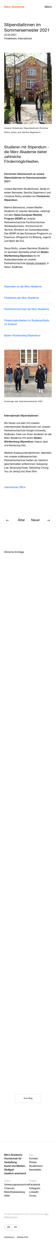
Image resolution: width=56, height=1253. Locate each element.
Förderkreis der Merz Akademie (21, 298)
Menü (48, 7)
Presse (33, 1162)
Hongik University (36, 263)
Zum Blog (28, 1098)
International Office (15, 487)
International (25, 39)
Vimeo (32, 1196)
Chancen (9, 1188)
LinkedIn (34, 1192)
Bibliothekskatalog (14, 1192)
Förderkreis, (10, 39)
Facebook (34, 1185)
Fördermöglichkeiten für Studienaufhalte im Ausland (26, 322)
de (8, 1227)
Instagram (34, 1188)
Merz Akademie (14, 7)
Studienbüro (36, 1166)
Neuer (35, 520)
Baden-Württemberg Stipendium (22, 335)
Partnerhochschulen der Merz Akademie (26, 309)
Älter (21, 520)
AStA (7, 1196)
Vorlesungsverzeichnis (16, 1185)
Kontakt (33, 1159)
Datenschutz (22, 1237)
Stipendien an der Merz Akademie (23, 287)
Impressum (9, 1237)
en (15, 1227)
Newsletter (35, 1170)
